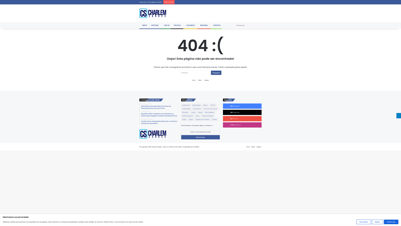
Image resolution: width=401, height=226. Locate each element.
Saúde (191, 119)
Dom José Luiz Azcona (210, 109)
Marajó (200, 112)
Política (177, 25)
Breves (205, 105)
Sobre (200, 80)
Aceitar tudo (391, 222)
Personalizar (364, 222)
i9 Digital (196, 147)
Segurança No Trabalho (202, 119)
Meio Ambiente (209, 112)
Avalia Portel (186, 105)
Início (144, 25)
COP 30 (166, 25)
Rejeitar (377, 222)
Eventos (216, 25)
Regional (204, 25)
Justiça (193, 112)
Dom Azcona (197, 109)
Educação (185, 112)
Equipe (206, 80)
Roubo (184, 119)
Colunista (190, 25)
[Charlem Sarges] (152, 13)
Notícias (154, 25)
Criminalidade (186, 109)
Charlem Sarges (157, 147)
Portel (197, 116)
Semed (214, 119)
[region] (200, 220)
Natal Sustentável (187, 116)
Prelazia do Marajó (207, 116)
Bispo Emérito (196, 105)
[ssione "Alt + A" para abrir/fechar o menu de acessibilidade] (398, 115)
